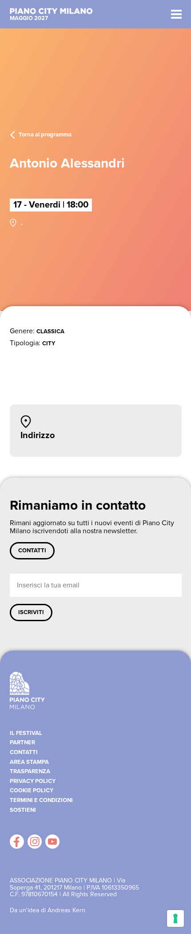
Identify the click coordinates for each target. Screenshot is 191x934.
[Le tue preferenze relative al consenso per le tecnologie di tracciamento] (175, 918)
